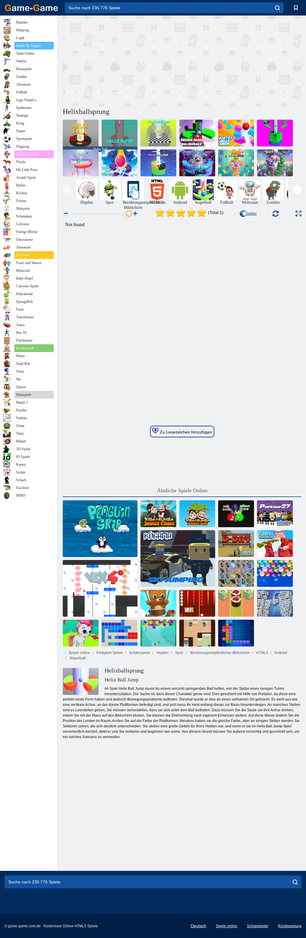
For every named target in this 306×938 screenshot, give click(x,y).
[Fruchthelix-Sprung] (81, 162)
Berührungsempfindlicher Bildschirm (219, 653)
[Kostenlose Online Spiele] (31, 7)
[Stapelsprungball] (158, 162)
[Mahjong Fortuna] (275, 603)
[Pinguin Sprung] (100, 528)
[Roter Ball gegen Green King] (236, 513)
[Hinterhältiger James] (197, 633)
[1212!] (119, 633)
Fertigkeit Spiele (109, 653)
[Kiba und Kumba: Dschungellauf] (197, 513)
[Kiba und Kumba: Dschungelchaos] (158, 513)
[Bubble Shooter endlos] (158, 603)
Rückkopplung (290, 926)
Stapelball (77, 658)
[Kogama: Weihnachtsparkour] (275, 543)
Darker (251, 214)
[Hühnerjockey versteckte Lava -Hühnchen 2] (197, 133)
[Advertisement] (122, 60)
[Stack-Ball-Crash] (275, 133)
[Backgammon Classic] (197, 603)
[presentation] (67, 189)
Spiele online (79, 653)
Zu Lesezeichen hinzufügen (185, 432)
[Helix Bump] (119, 133)
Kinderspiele (139, 653)
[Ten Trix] (236, 633)
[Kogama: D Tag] (236, 543)
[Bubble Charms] (158, 633)
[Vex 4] (100, 588)
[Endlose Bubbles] (275, 573)
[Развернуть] (299, 213)
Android (280, 653)
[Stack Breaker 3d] (158, 133)
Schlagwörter (257, 926)
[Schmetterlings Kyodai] (236, 573)
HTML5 (261, 653)
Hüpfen (162, 653)
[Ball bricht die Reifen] (197, 162)
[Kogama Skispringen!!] (177, 558)
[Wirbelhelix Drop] (236, 133)
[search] (277, 7)
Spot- (179, 653)
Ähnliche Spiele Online (182, 490)
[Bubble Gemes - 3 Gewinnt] (81, 633)
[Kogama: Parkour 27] (275, 513)
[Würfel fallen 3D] (275, 162)
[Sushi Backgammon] (236, 603)
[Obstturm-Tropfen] (236, 162)
